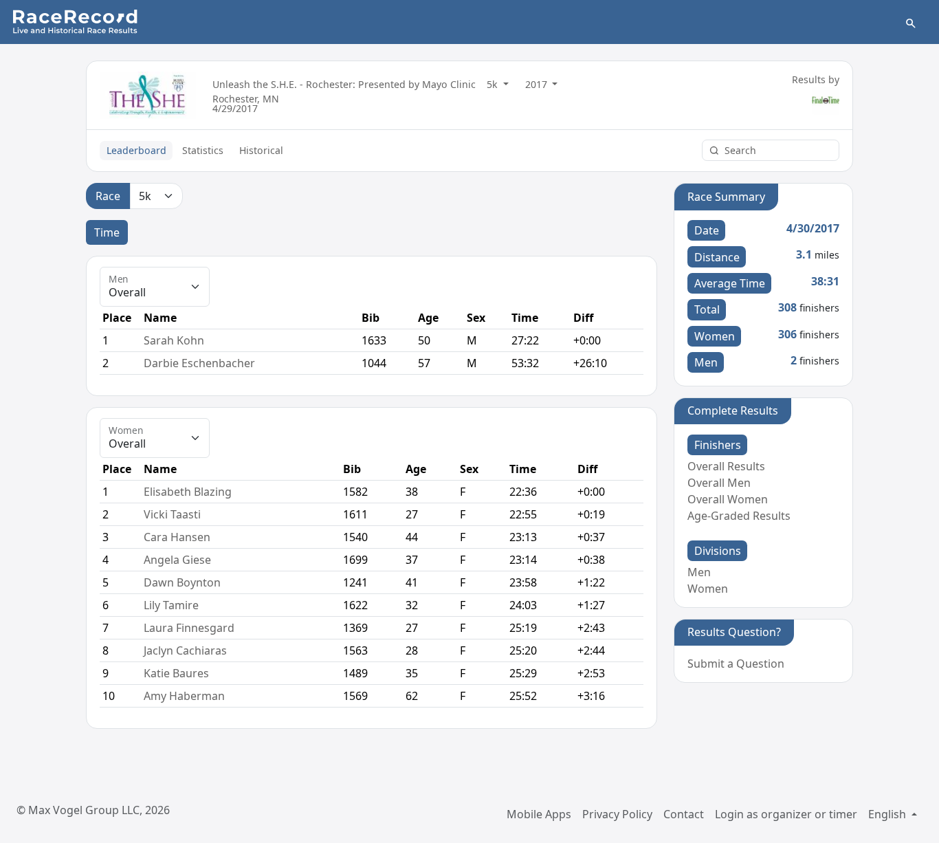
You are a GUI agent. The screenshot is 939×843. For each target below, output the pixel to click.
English (888, 814)
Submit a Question (735, 663)
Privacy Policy (617, 814)
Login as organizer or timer (786, 814)
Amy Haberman (184, 695)
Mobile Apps (539, 814)
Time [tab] (107, 232)
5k (493, 84)
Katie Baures (176, 673)
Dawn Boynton (182, 582)
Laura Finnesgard (189, 627)
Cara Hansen (177, 537)
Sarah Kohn (174, 340)
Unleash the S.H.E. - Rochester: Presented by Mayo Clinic (344, 84)
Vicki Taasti (172, 514)
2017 (537, 84)
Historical (261, 150)
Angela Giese (177, 559)
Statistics (202, 150)
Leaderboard (136, 150)
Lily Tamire (171, 605)
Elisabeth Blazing (188, 491)
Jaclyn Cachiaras (185, 650)
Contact (683, 814)
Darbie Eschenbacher (199, 363)
